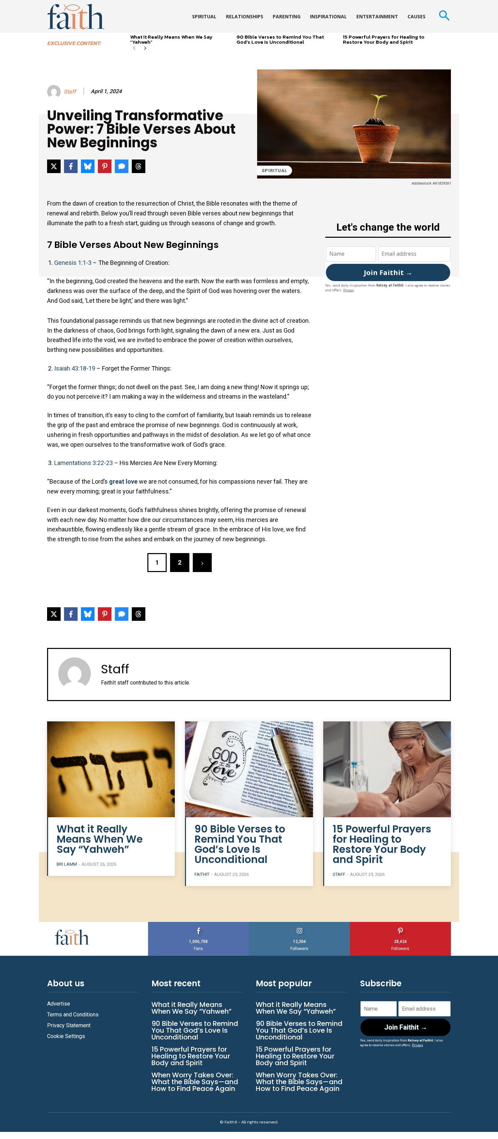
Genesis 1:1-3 (72, 262)
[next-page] (145, 48)
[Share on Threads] (138, 166)
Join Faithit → (388, 272)
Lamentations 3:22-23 (83, 462)
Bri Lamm (67, 864)
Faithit (201, 874)
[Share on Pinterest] (104, 166)
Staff (70, 91)
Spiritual (274, 170)
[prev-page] (134, 48)
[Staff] (55, 92)
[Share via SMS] (121, 166)
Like (198, 924)
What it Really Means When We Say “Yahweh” (171, 39)
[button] (444, 16)
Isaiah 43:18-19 (74, 368)
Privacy (348, 290)
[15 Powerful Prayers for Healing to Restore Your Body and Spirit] (387, 769)
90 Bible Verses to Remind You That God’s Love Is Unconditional (280, 39)
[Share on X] (54, 166)
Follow (300, 924)
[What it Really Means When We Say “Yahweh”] (111, 769)
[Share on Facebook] (71, 166)
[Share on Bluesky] (88, 166)
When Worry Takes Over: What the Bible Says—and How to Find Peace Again (194, 1081)
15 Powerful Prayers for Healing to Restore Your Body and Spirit (383, 39)
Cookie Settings (66, 1036)
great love (123, 481)
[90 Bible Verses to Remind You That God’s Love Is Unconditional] (249, 769)
